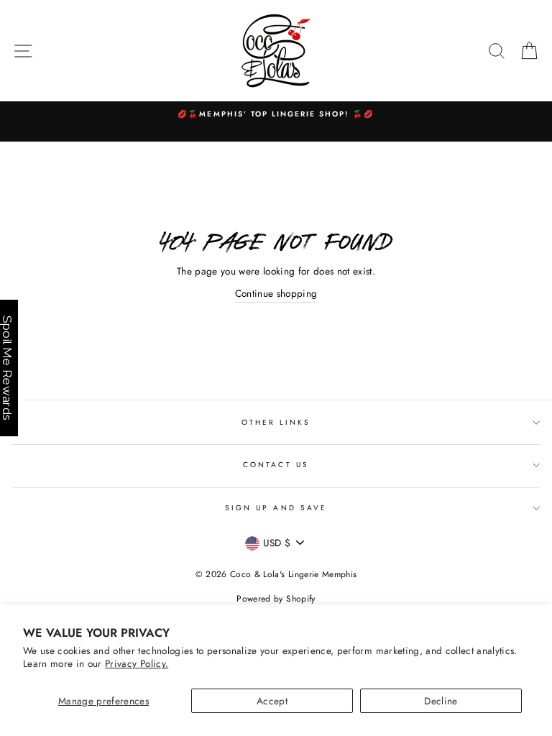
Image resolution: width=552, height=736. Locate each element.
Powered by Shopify (275, 598)
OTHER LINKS (276, 422)
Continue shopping (276, 293)
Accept (272, 701)
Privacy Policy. (136, 663)
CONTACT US (276, 464)
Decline (440, 701)
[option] (276, 114)
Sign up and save (276, 507)
